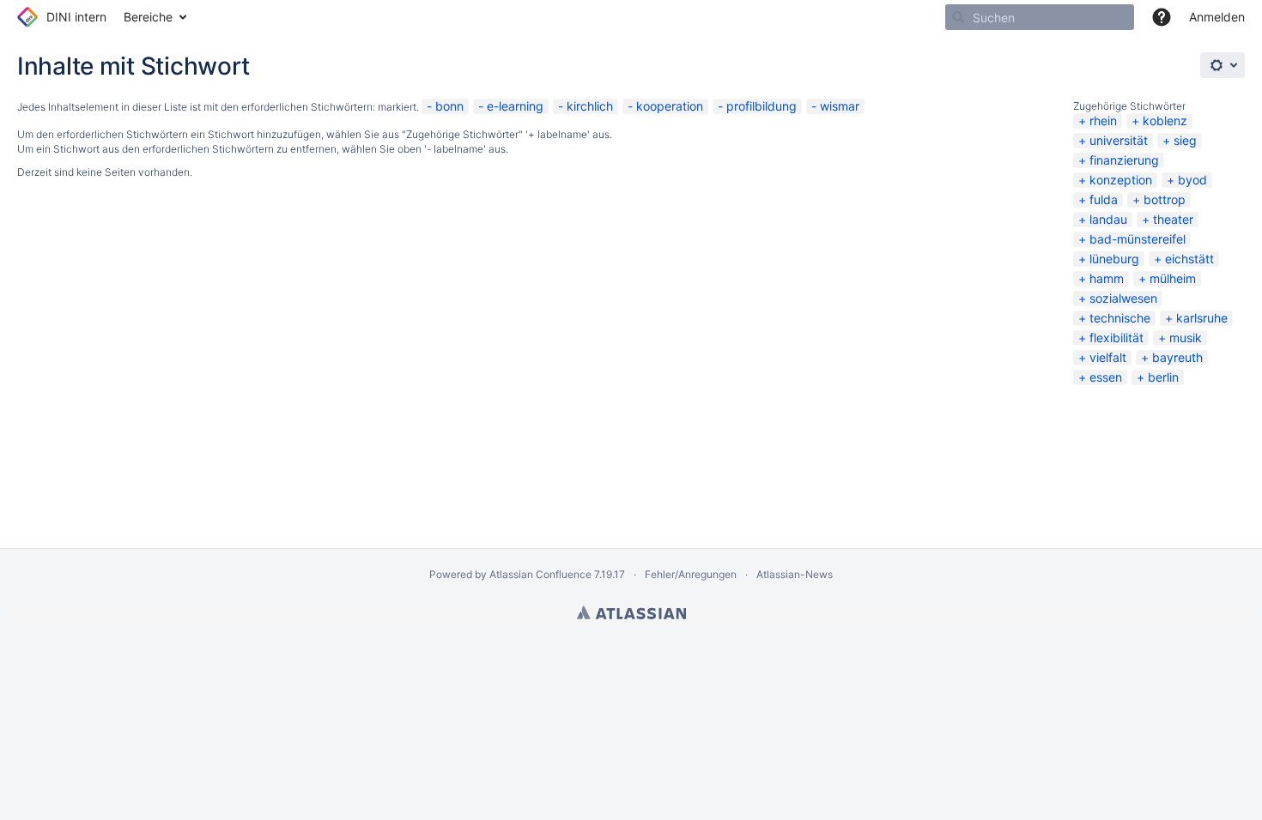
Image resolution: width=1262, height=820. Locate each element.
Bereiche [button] (148, 16)
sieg (1185, 140)
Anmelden (1217, 16)
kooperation (669, 106)
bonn (449, 106)
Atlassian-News (794, 574)
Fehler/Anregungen (691, 574)
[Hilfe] (1161, 17)
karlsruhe (1202, 318)
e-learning (515, 106)
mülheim (1173, 278)
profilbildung (761, 106)
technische (1119, 318)
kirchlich (590, 106)
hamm (1106, 278)
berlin (1163, 377)
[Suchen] (958, 17)
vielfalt (1107, 357)
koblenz (1165, 120)
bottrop (1165, 199)
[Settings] (1222, 65)
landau (1108, 219)
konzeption (1120, 179)
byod (1192, 179)
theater (1173, 219)
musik (1185, 337)
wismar (839, 106)
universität (1118, 140)
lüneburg (1114, 258)
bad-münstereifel (1137, 239)
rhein (1103, 120)
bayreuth (1177, 357)
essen (1105, 377)
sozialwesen (1123, 298)
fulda (1103, 199)
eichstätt (1189, 258)
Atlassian (631, 612)
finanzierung (1124, 160)
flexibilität (1116, 337)
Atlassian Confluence (540, 574)
